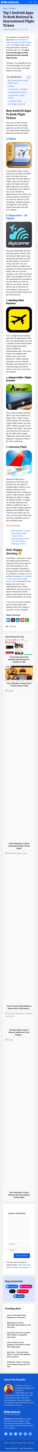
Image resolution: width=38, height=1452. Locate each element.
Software (12, 8)
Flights (12, 138)
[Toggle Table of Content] (27, 77)
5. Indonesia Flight (14, 101)
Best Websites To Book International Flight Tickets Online (20, 533)
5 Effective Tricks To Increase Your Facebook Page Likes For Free (18, 1364)
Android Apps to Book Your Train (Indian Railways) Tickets (20, 541)
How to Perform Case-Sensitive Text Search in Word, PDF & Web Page (19, 1344)
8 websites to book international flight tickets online (19, 578)
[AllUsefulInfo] (10, 2)
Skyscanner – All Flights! (16, 216)
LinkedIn (18, 1405)
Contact (12, 1443)
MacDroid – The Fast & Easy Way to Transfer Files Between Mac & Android (19, 1354)
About (6, 1443)
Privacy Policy (22, 1443)
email (32, 1403)
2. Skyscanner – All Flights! (18, 89)
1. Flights (11, 86)
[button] (30, 2)
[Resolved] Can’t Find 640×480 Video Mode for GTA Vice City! (19, 1325)
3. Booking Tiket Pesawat (17, 92)
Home (5, 8)
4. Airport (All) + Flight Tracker (16, 96)
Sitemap (31, 1443)
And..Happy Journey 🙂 (16, 104)
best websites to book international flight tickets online (18, 42)
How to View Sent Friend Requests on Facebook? (16, 1316)
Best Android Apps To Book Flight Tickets (18, 82)
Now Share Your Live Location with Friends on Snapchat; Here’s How (18, 1335)
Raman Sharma (10, 29)
